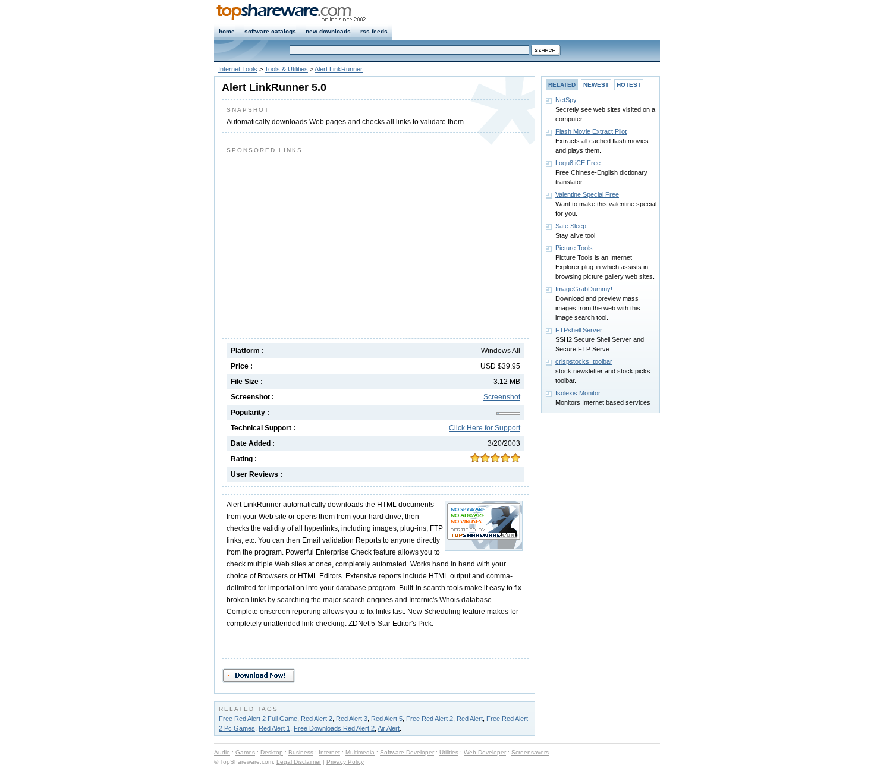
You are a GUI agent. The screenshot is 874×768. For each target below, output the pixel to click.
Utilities (448, 752)
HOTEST (629, 84)
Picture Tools (574, 247)
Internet (329, 752)
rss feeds (374, 31)
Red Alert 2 (316, 718)
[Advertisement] (326, 239)
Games (245, 752)
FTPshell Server (578, 329)
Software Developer (407, 752)
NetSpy (566, 99)
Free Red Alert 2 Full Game (258, 718)
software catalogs (270, 31)
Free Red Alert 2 (429, 718)
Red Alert (470, 718)
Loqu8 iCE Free (578, 162)
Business (300, 752)
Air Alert (389, 728)
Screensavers (530, 752)
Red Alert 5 (387, 718)
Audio (222, 752)
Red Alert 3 (351, 718)
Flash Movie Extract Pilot (591, 131)
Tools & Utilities (286, 69)
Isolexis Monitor (578, 392)
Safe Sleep (570, 225)
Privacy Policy (345, 761)
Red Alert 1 (274, 728)
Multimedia (360, 752)
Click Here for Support (484, 428)
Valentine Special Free (587, 194)
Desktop (271, 752)
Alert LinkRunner (339, 69)
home (227, 31)
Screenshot (501, 397)
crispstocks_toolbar (583, 361)
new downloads (328, 31)
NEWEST (596, 84)
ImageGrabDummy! (583, 288)
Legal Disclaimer (298, 761)
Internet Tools (237, 69)
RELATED (562, 84)
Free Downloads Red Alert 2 (334, 728)
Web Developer (485, 752)
